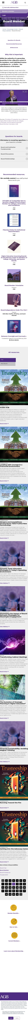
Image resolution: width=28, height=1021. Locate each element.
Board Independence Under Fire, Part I (14, 310)
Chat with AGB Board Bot (11, 7)
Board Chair (3, 868)
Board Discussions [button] (7, 154)
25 (17, 891)
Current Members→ (14, 941)
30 (13, 894)
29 (10, 894)
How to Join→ (14, 927)
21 (3, 891)
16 (10, 887)
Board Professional (5, 872)
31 (17, 894)
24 (13, 891)
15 (6, 887)
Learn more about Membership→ (14, 951)
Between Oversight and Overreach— (14, 336)
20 (24, 887)
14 (3, 887)
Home (4, 29)
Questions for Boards (14, 40)
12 (20, 884)
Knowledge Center (12, 29)
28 (6, 894)
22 (6, 891)
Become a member (8, 11)
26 (21, 891)
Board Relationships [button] (8, 159)
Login (4, 15)
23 (10, 891)
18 (17, 887)
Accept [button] (11, 1018)
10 (13, 884)
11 (17, 884)
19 (20, 887)
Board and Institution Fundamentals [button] (8, 148)
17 (13, 887)
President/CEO (4, 875)
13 (24, 884)
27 (24, 891)
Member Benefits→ (14, 913)
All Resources (14, 47)
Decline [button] (17, 1018)
